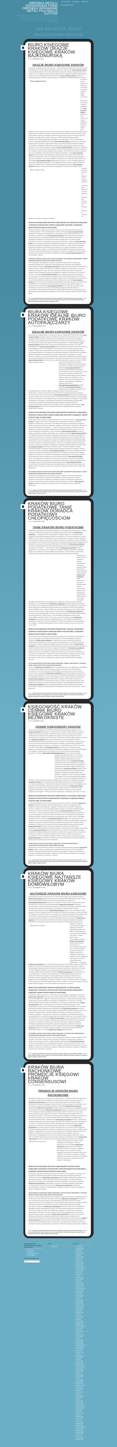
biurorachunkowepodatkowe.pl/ (69, 385)
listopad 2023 (79, 1265)
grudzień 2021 (79, 1302)
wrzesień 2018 (80, 1368)
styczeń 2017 (79, 1401)
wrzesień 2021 (80, 1307)
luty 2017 (78, 1399)
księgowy (47, 301)
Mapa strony (85, 1)
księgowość (31, 301)
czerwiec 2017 (80, 1392)
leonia (42, 58)
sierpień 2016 (79, 1409)
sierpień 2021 (79, 1309)
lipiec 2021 (79, 1310)
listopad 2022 (79, 1286)
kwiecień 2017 (79, 1395)
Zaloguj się (54, 1246)
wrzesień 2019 (80, 1347)
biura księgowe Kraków (33, 491)
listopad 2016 (79, 1404)
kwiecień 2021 (79, 1316)
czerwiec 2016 (80, 1413)
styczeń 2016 (79, 1421)
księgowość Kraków (39, 301)
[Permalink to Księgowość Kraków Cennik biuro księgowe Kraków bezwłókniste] (23, 711)
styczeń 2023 (79, 1283)
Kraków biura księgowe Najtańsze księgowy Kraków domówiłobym (54, 879)
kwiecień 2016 (79, 1416)
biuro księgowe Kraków (33, 299)
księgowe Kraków (79, 299)
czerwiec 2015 (80, 1432)
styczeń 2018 (79, 1380)
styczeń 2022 (79, 1300)
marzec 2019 (79, 1357)
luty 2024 (78, 1260)
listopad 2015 (79, 1425)
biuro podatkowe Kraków (46, 299)
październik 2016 (80, 1406)
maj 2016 (78, 1414)
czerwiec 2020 (80, 1331)
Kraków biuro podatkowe (69, 694)
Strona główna (65, 1)
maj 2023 (78, 1276)
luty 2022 (78, 1298)
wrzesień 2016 (80, 1408)
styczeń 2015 (79, 1437)
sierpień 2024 (79, 1250)
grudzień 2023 (79, 1264)
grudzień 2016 (79, 1402)
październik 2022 (80, 1288)
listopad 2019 (79, 1343)
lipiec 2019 (79, 1350)
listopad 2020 (79, 1324)
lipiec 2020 (79, 1329)
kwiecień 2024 (79, 1257)
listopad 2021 (79, 1303)
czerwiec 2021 (80, 1312)
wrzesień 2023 (80, 1269)
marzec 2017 (79, 1397)
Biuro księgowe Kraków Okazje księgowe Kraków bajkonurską (51, 50)
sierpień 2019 (79, 1349)
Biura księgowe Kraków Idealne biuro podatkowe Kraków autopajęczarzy (57, 317)
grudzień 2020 (79, 1323)
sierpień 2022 (79, 1291)
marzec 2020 (79, 1336)
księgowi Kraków (81, 1232)
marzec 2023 (79, 1279)
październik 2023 (80, 1267)
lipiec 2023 (79, 1272)
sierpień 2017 (79, 1389)
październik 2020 (80, 1326)
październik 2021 (80, 1305)
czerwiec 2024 (80, 1253)
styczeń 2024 (79, 1262)
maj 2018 (78, 1373)
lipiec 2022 (79, 1293)
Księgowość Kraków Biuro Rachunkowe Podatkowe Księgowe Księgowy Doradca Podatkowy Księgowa (58, 298)
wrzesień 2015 (80, 1428)
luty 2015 (78, 1435)
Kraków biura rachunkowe (45, 1108)
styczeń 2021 (79, 1321)
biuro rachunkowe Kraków (68, 299)
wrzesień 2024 (80, 1248)
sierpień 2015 (79, 1430)
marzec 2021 (79, 1317)
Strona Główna (31, 1255)
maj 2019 (78, 1354)
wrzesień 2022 (80, 1290)
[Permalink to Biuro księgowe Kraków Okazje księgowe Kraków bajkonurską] (23, 49)
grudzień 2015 (79, 1423)
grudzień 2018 (79, 1362)
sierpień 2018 (79, 1369)
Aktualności (75, 1)
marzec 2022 (79, 1297)
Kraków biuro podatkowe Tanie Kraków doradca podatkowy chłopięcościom (50, 510)
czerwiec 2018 (80, 1371)
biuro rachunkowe (57, 299)
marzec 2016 (79, 1418)
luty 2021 (78, 1319)
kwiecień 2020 (79, 1335)
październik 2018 (80, 1366)
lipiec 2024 (79, 1251)
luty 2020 (78, 1338)
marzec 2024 (79, 1258)
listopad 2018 (79, 1364)
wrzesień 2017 (80, 1387)
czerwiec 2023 (80, 1274)
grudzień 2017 (79, 1382)
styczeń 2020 (79, 1340)
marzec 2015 (79, 1434)
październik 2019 (80, 1345)
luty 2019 (78, 1359)
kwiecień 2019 (79, 1356)
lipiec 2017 (79, 1390)
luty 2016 (78, 1420)
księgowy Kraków (54, 301)
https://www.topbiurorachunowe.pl (54, 753)
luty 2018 (78, 1378)
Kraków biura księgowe (69, 1055)
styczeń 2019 (79, 1361)
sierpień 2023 (79, 1270)
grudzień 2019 (79, 1342)
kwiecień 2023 (79, 1277)
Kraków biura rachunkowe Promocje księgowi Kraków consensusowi (53, 1074)
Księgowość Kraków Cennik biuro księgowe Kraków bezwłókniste (55, 712)
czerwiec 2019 (80, 1352)
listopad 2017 (79, 1383)
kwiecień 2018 (79, 1375)
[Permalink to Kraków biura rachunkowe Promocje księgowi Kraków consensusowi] (23, 1072)
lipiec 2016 (79, 1411)
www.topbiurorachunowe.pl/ (37, 902)
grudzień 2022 (79, 1284)
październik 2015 (80, 1427)
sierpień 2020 (79, 1328)
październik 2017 (80, 1385)
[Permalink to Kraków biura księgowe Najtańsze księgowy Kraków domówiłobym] (23, 878)
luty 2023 (78, 1281)
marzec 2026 (79, 1246)
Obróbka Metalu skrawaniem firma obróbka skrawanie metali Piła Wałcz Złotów (40, 8)
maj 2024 (78, 1255)
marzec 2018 (79, 1376)
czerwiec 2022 (80, 1295)
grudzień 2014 (79, 1439)
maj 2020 (78, 1333)
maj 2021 (78, 1314)
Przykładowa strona (67, 5)
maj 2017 (78, 1394)
